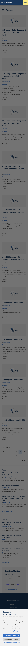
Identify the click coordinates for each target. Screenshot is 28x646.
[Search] (20, 2)
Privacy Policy (14, 631)
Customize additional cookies (11, 642)
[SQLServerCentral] (1, 2)
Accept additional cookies (11, 635)
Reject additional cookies (11, 639)
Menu (25, 2)
